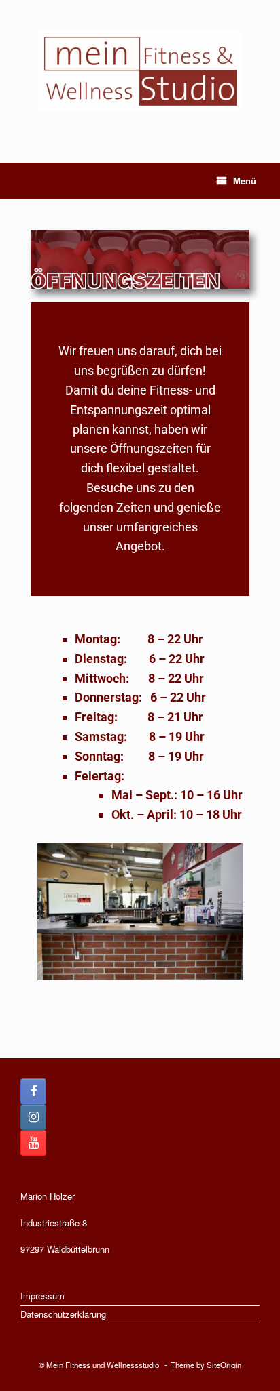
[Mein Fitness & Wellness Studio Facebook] (33, 1091)
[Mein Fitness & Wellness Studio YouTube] (33, 1143)
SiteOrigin (224, 1364)
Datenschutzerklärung (63, 1314)
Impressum (42, 1295)
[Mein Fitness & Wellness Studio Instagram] (33, 1117)
